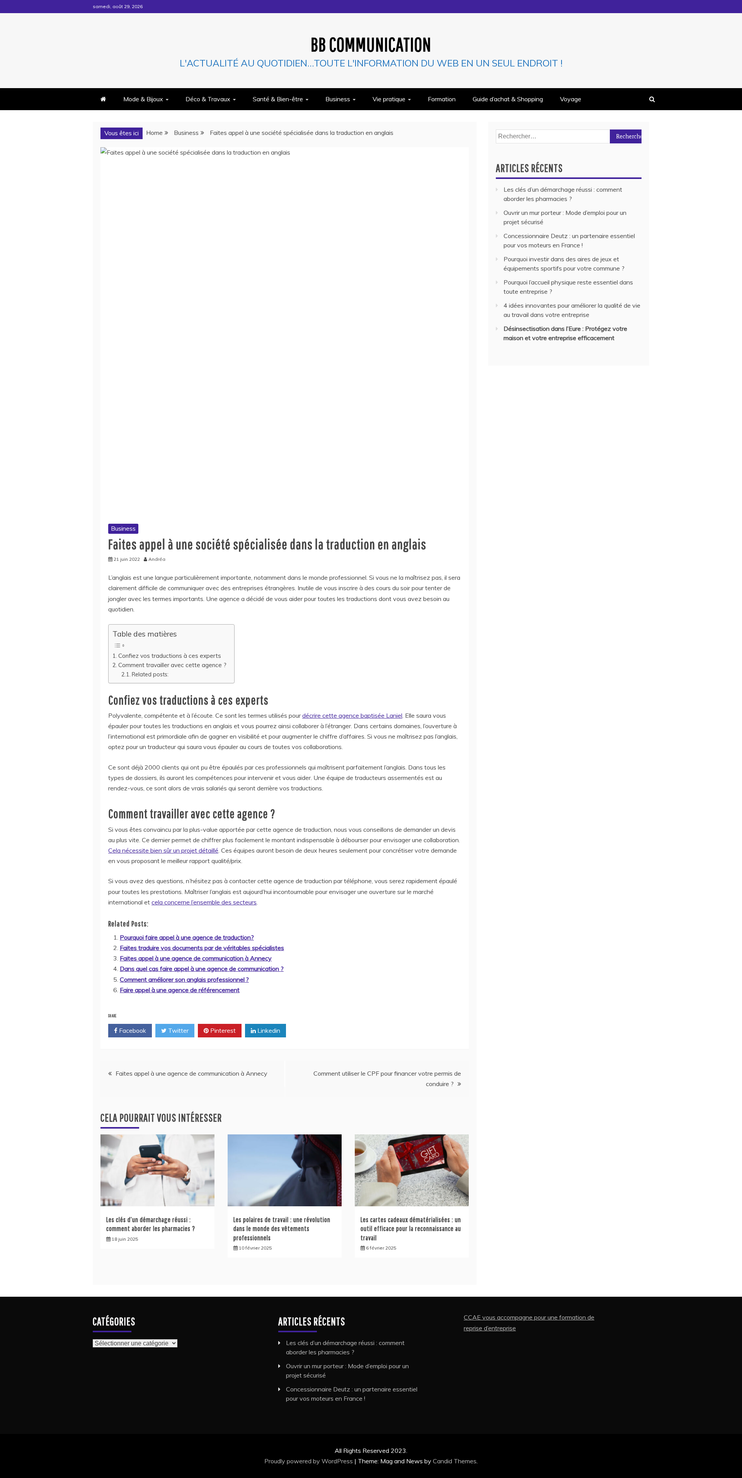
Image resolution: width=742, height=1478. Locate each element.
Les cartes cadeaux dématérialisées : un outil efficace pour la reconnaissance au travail (411, 1229)
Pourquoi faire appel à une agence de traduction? (187, 937)
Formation (442, 99)
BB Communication (371, 44)
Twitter (178, 1030)
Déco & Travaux (208, 99)
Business (337, 99)
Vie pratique (389, 99)
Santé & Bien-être (278, 99)
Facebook (131, 1030)
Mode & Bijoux (143, 99)
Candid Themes (455, 1461)
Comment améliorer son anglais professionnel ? (184, 979)
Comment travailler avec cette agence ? (172, 665)
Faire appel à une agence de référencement (180, 990)
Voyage (570, 99)
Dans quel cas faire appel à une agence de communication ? (202, 968)
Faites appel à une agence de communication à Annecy (196, 958)
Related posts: (150, 674)
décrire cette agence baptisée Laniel (352, 715)
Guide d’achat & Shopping (508, 99)
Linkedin (268, 1030)
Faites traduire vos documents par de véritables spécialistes (202, 948)
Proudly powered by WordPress (309, 1461)
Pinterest (222, 1030)
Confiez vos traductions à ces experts (169, 655)
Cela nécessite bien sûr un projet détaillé (163, 850)
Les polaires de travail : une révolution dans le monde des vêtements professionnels (281, 1229)
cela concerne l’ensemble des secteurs (204, 902)
